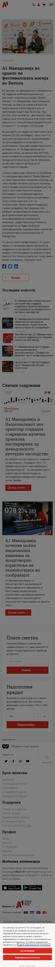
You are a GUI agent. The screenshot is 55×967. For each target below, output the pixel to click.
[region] (27, 945)
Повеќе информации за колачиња (33, 945)
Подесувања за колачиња (27, 957)
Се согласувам (27, 951)
